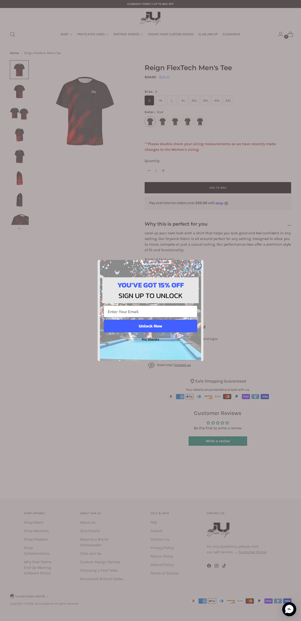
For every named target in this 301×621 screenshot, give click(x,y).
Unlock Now (150, 326)
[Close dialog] (197, 266)
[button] (289, 609)
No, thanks (150, 339)
